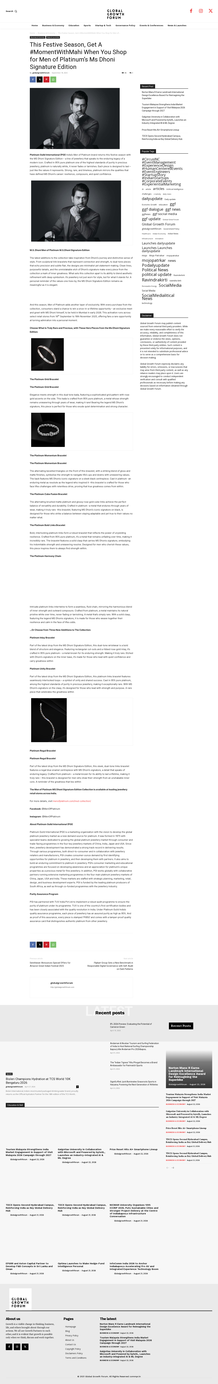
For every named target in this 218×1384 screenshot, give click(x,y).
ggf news (172, 209)
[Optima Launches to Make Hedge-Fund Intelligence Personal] (82, 1242)
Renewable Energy (149, 286)
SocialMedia (170, 285)
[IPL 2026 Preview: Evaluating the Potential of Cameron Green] (97, 1030)
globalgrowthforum (40, 73)
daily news (167, 194)
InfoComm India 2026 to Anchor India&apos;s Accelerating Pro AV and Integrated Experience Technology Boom (134, 1266)
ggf (173, 203)
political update (157, 274)
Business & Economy (46, 33)
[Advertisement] (81, 295)
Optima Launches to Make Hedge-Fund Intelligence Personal (81, 1265)
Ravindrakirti (154, 279)
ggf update (151, 218)
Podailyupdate (156, 265)
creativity (157, 194)
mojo (144, 255)
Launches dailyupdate (158, 243)
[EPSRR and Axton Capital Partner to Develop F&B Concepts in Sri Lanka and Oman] (30, 1242)
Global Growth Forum (158, 224)
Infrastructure (147, 238)
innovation (159, 238)
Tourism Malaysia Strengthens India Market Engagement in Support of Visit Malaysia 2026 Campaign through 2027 (163, 107)
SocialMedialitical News (158, 297)
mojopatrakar (173, 255)
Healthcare (146, 234)
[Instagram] (200, 11)
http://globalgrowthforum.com (62, 987)
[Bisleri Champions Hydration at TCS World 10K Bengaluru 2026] (42, 1049)
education (163, 204)
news (172, 260)
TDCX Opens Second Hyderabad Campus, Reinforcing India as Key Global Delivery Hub (162, 137)
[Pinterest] (46, 79)
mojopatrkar (154, 260)
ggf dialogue (152, 209)
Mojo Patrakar (156, 255)
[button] (12, 11)
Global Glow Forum (171, 219)
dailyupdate (152, 198)
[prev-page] (168, 1168)
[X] (210, 11)
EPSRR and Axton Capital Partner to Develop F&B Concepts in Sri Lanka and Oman (29, 1266)
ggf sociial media (165, 213)
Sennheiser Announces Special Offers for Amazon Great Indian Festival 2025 (50, 964)
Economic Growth (149, 204)
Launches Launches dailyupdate (157, 249)
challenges (147, 194)
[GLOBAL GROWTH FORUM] (109, 11)
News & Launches (53, 37)
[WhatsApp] (53, 79)
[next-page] (172, 1168)
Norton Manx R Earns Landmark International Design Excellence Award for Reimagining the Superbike (163, 95)
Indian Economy (159, 234)
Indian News (173, 233)
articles (158, 188)
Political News (155, 269)
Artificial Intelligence (174, 189)
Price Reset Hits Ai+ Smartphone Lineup (160, 130)
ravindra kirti (175, 280)
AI (143, 189)
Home (32, 33)
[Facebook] (191, 11)
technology (147, 303)
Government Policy (171, 229)
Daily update (170, 199)
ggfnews (146, 214)
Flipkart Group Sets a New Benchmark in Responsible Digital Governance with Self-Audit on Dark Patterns (110, 965)
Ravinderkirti (179, 275)
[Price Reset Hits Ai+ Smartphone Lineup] (134, 1128)
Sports (9, 1074)
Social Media (148, 290)
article (148, 189)
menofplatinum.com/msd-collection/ (72, 801)
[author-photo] (8, 1159)
